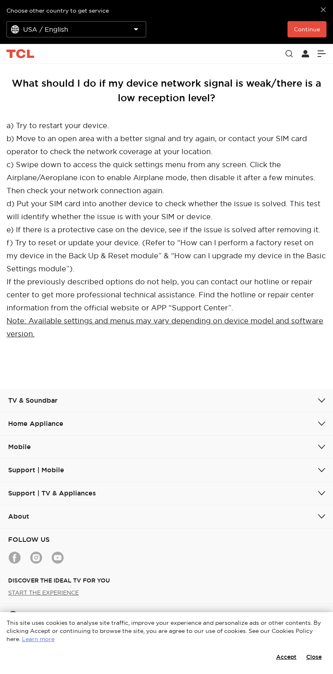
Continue (307, 29)
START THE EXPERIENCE (43, 592)
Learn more (38, 639)
